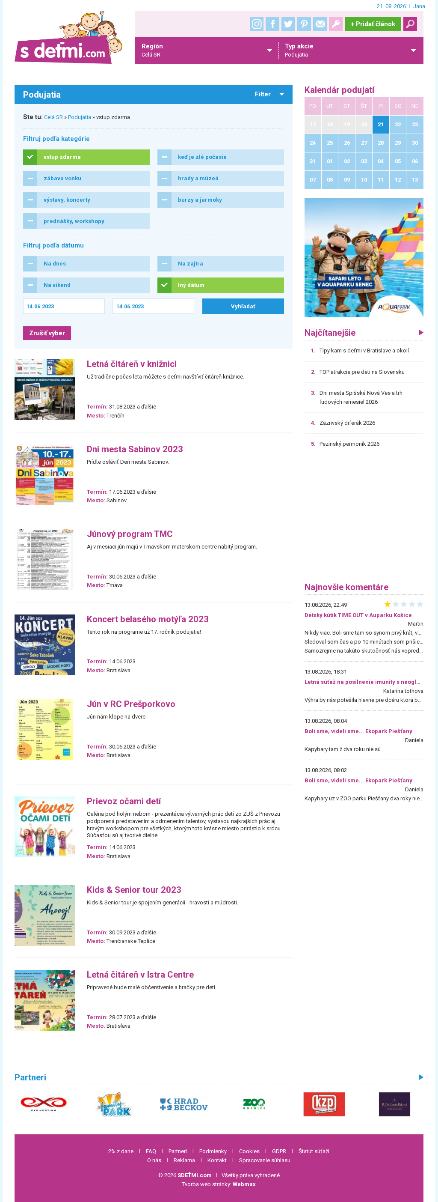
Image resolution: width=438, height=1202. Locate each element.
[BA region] (364, 257)
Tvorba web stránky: (219, 1184)
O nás (154, 1160)
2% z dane (120, 1151)
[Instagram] (256, 24)
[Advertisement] (364, 518)
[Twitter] (288, 24)
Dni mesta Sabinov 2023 (135, 449)
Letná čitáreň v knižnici (132, 364)
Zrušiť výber (47, 333)
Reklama (184, 1160)
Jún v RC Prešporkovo (131, 704)
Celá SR (53, 117)
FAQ (151, 1151)
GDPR (279, 1151)
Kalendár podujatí (339, 90)
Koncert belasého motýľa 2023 (148, 619)
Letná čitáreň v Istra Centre (140, 975)
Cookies (249, 1151)
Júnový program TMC (130, 534)
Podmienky (213, 1151)
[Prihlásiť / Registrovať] (336, 24)
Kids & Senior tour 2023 (134, 890)
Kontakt (217, 1160)
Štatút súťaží (314, 1151)
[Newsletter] (320, 24)
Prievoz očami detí (124, 801)
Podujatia (79, 117)
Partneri (178, 1151)
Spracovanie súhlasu (264, 1160)
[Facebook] (272, 24)
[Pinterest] (304, 24)
